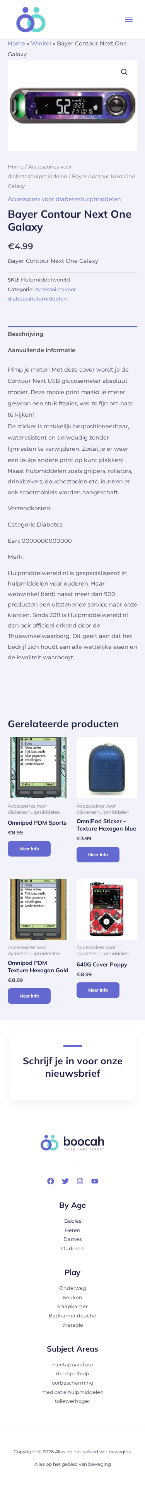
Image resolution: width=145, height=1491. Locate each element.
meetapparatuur (72, 1365)
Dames (72, 1239)
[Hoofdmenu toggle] (128, 19)
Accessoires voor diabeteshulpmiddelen (64, 199)
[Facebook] (50, 1181)
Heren (72, 1230)
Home (16, 43)
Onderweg (72, 1288)
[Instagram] (80, 1181)
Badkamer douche (72, 1316)
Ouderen (72, 1248)
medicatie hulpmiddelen (72, 1392)
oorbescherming (73, 1383)
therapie (72, 1325)
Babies (72, 1221)
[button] (124, 72)
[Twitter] (65, 1181)
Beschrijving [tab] (25, 333)
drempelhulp (72, 1373)
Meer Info (29, 849)
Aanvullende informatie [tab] (41, 350)
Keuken (72, 1297)
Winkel (41, 43)
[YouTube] (94, 1181)
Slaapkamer (72, 1306)
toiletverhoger (72, 1401)
